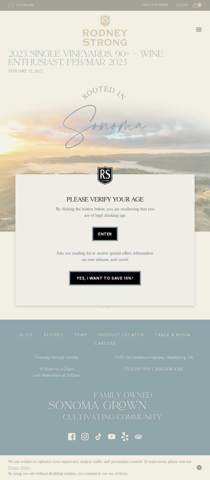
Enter (105, 234)
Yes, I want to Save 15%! (105, 278)
